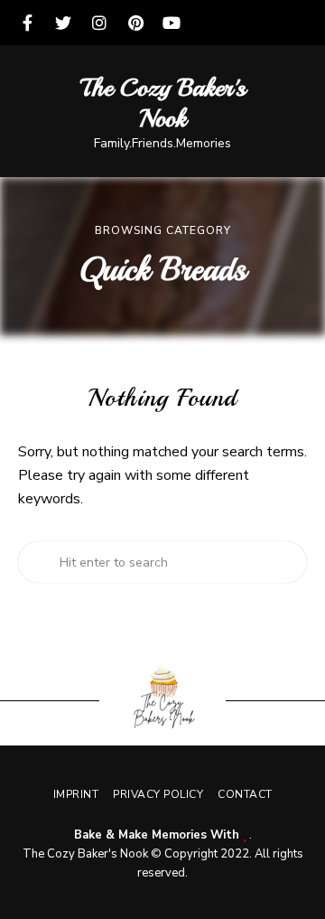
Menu (293, 111)
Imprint (76, 794)
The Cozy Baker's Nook (163, 102)
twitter (63, 22)
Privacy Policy (158, 794)
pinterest (135, 22)
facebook (27, 22)
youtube (171, 22)
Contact (245, 794)
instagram (99, 22)
